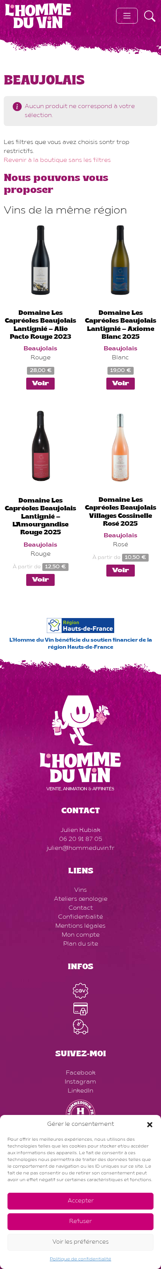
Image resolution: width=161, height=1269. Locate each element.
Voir (40, 384)
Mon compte (81, 935)
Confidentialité (80, 917)
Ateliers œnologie (80, 899)
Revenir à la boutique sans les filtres (57, 160)
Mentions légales (80, 926)
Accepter (81, 1201)
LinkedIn (80, 1091)
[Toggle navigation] (127, 16)
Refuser (80, 1222)
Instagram (80, 1082)
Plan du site (80, 944)
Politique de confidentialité (80, 1259)
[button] (150, 1124)
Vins (80, 890)
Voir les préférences (80, 1242)
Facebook (80, 1073)
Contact (81, 908)
